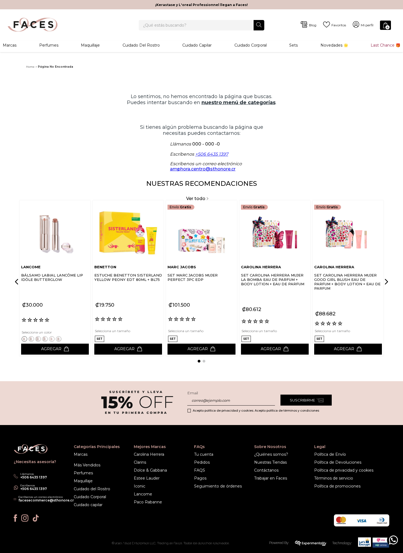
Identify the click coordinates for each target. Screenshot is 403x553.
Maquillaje (90, 45)
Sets (293, 45)
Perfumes (48, 45)
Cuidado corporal (250, 45)
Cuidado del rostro (141, 45)
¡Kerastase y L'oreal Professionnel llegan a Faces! (201, 5)
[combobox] (201, 25)
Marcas (9, 45)
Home (30, 67)
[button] (25, 339)
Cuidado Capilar (197, 45)
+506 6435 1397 (211, 154)
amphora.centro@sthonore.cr (202, 169)
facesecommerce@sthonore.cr (46, 500)
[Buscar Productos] (259, 25)
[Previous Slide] (17, 282)
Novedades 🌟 (334, 45)
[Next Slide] (385, 282)
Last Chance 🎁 (385, 45)
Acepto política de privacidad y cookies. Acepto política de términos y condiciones (256, 410)
